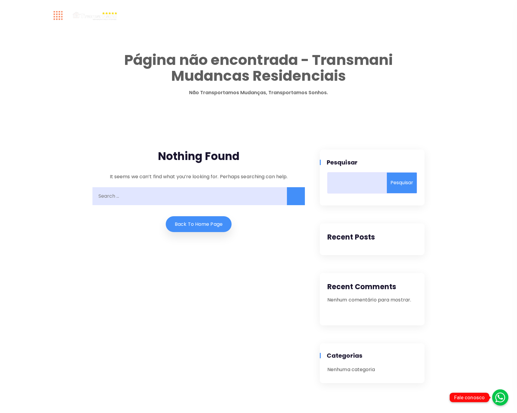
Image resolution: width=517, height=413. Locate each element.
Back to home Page (199, 224)
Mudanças (289, 15)
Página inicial (138, 15)
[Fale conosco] (500, 397)
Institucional (251, 15)
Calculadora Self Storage (195, 15)
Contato (363, 15)
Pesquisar (342, 162)
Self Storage (328, 15)
